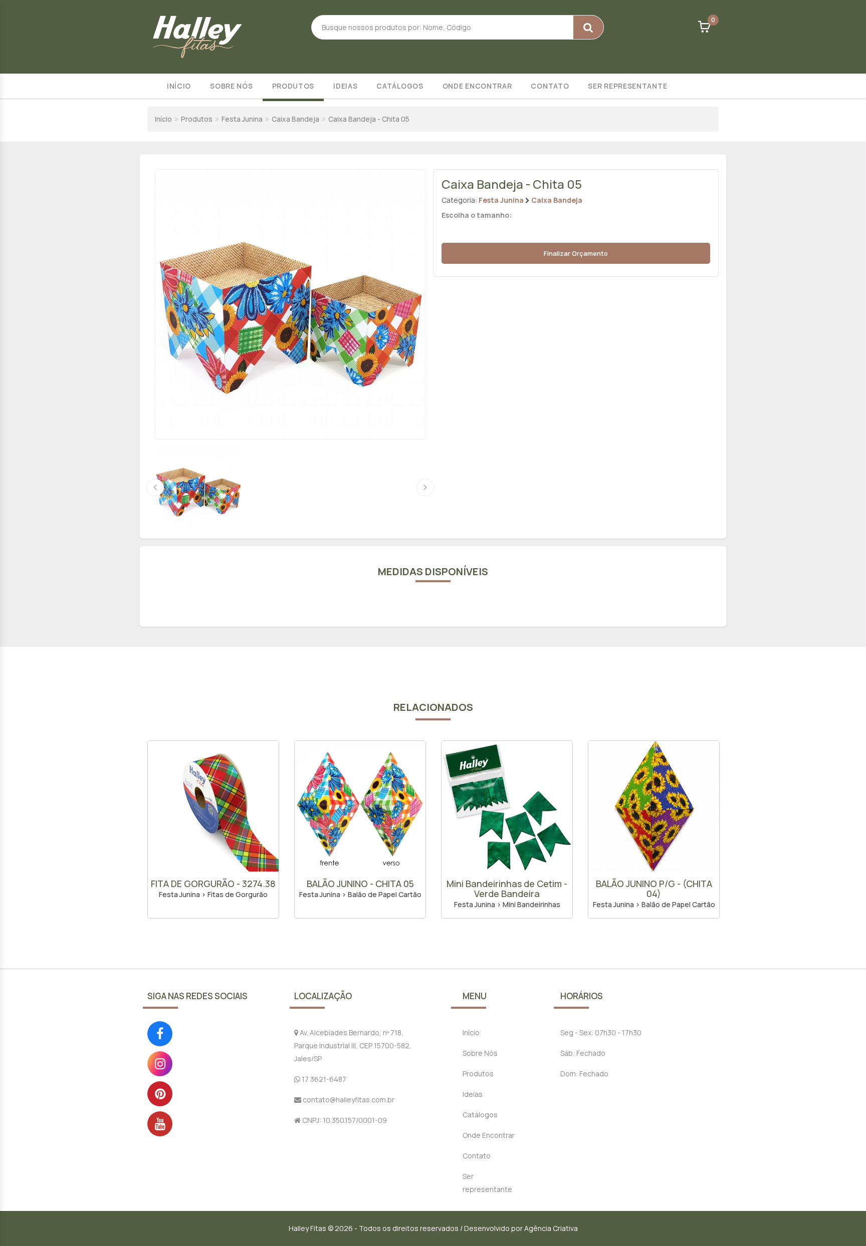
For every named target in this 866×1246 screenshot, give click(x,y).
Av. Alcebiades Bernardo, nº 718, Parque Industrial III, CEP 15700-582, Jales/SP (352, 1045)
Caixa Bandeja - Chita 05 (368, 119)
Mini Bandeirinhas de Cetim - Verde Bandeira (360, 889)
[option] (213, 829)
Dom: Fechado (584, 1073)
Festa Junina (242, 119)
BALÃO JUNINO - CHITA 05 (213, 884)
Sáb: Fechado (582, 1053)
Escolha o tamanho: (477, 215)
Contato (550, 86)
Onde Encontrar (477, 86)
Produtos (293, 86)
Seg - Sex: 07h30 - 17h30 (600, 1032)
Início (179, 86)
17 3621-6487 (323, 1079)
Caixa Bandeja (295, 119)
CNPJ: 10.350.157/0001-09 (344, 1120)
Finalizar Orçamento (576, 253)
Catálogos (399, 86)
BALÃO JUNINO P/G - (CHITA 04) (507, 889)
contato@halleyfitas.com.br (347, 1099)
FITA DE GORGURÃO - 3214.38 (654, 884)
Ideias (345, 86)
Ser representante (627, 86)
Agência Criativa (551, 1228)
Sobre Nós (231, 86)
